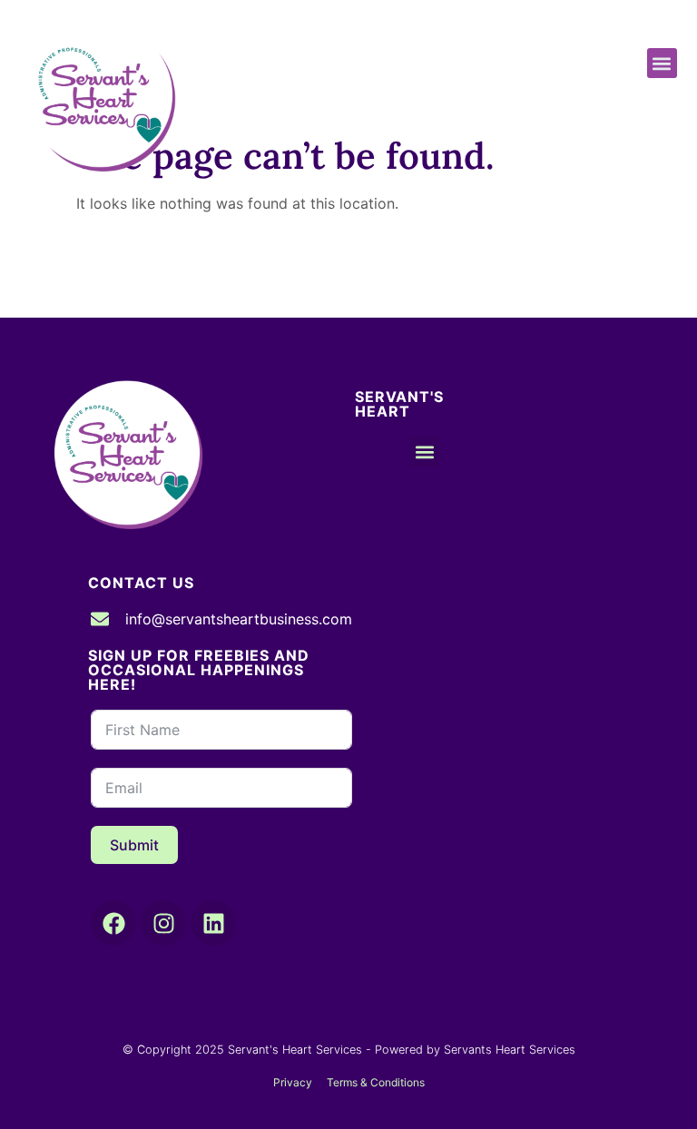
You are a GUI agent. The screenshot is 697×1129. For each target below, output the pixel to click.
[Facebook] (113, 923)
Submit (134, 845)
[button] (662, 63)
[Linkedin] (213, 923)
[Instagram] (163, 923)
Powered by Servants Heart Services (475, 1049)
